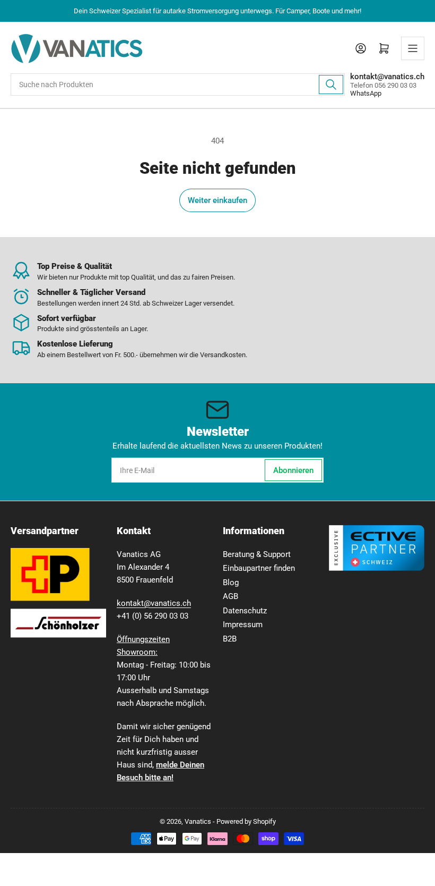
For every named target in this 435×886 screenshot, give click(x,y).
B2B (230, 639)
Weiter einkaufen (217, 200)
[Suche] (331, 84)
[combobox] (178, 84)
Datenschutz (245, 610)
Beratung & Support (257, 554)
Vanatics (198, 821)
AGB (230, 596)
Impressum (243, 624)
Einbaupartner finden (259, 568)
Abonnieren (293, 470)
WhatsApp (365, 93)
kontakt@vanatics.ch (154, 603)
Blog (231, 582)
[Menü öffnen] (412, 48)
